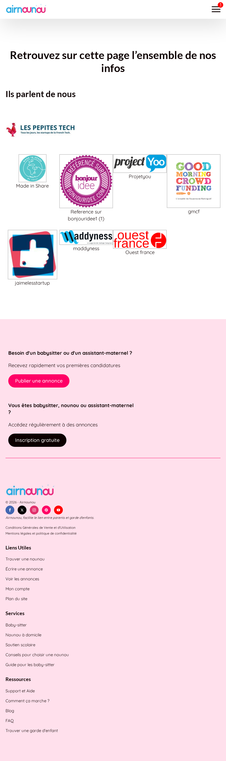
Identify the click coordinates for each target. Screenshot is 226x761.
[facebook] (10, 510)
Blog (10, 710)
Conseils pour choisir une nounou (37, 654)
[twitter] (22, 510)
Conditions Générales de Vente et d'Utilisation (41, 527)
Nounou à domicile (23, 634)
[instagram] (34, 510)
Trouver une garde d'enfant (32, 730)
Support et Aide (20, 690)
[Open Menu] (216, 9)
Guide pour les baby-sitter (30, 664)
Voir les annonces (22, 578)
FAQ (10, 720)
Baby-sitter (16, 625)
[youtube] (58, 510)
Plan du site (16, 598)
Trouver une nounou (25, 559)
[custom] (46, 510)
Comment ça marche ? (27, 700)
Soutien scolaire (20, 644)
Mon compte (17, 588)
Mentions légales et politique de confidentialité (41, 533)
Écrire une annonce (24, 569)
